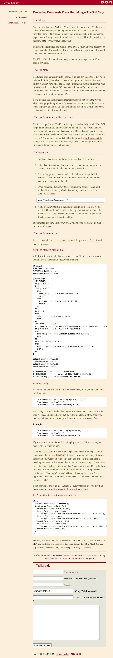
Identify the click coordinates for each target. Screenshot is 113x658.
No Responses (21, 17)
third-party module (93, 137)
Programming (13, 22)
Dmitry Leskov (10, 2)
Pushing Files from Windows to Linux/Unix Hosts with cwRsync (75, 557)
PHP (23, 22)
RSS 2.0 (87, 543)
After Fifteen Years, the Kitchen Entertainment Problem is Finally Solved (66, 555)
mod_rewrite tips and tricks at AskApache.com (66, 489)
